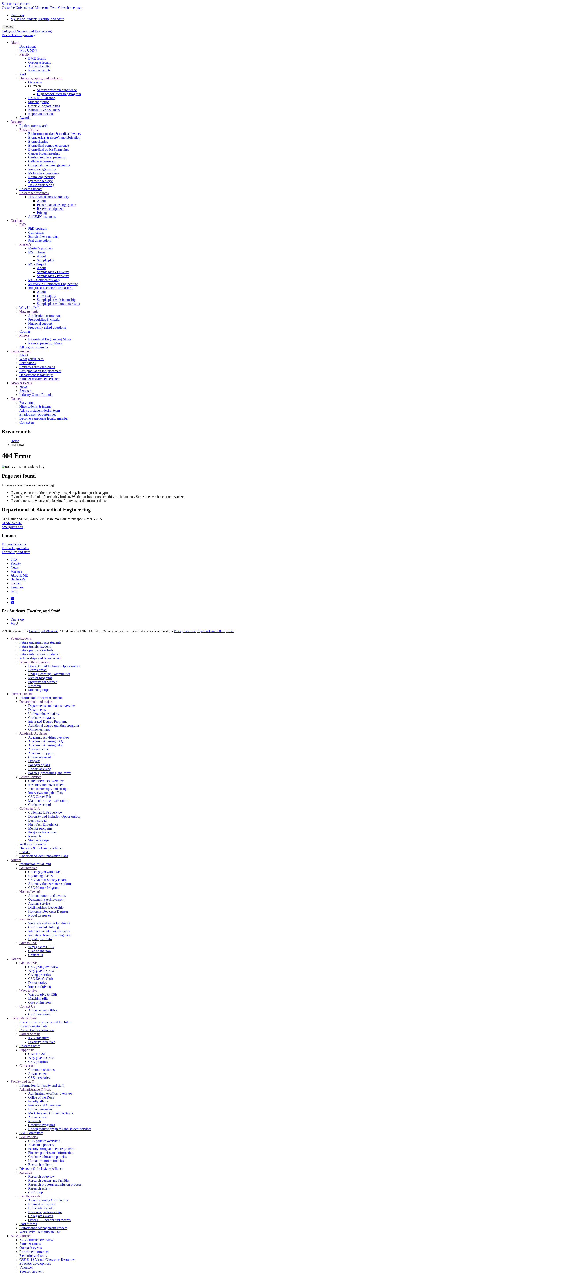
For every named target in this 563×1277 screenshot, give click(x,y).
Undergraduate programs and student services (59, 1129)
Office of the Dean (41, 1097)
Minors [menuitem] (24, 335)
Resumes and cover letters (46, 785)
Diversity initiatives (41, 1042)
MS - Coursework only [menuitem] (44, 280)
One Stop (17, 15)
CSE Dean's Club (40, 978)
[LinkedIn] (12, 598)
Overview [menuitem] (35, 82)
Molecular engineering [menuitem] (43, 173)
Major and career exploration (48, 800)
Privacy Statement (185, 631)
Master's (16, 571)
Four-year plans (39, 765)
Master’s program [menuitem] (40, 248)
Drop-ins (34, 761)
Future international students (38, 654)
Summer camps (30, 1244)
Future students (21, 638)
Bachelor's (18, 579)
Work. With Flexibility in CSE (40, 1232)
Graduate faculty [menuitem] (39, 62)
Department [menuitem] (27, 46)
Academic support (40, 753)
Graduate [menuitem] (17, 220)
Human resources (40, 1109)
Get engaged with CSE (44, 872)
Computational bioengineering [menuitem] (49, 165)
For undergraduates (15, 548)
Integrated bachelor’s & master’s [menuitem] (50, 288)
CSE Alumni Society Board (47, 880)
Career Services (30, 777)
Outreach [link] (34, 86)
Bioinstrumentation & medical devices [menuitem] (54, 133)
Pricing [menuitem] (42, 213)
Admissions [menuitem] (27, 363)
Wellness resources (32, 844)
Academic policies (41, 1145)
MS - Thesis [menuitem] (36, 252)
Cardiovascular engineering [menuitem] (47, 157)
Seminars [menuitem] (25, 391)
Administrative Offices (35, 1089)
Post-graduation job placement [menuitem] (40, 371)
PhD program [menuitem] (37, 228)
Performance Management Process (43, 1228)
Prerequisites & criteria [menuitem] (44, 319)
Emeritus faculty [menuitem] (39, 70)
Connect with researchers (36, 1030)
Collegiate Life (29, 808)
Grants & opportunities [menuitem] (44, 106)
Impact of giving (39, 986)
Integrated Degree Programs (47, 721)
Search (8, 27)
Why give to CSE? (41, 947)
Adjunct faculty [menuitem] (39, 66)
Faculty (16, 563)
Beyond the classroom (34, 662)
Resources (26, 919)
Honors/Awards (30, 891)
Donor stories (37, 982)
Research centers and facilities (49, 1180)
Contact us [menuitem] (26, 422)
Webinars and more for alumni (49, 923)
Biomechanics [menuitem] (38, 141)
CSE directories (39, 1014)
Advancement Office (42, 1010)
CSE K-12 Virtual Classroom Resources (47, 1259)
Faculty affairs (38, 1101)
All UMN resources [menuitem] (42, 216)
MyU (14, 623)
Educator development (35, 1263)
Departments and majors (36, 702)
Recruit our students (33, 1026)
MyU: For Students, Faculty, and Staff (37, 19)
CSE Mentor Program (43, 888)
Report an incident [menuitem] (41, 114)
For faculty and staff (16, 552)
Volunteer (26, 1267)
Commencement (39, 757)
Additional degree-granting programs (53, 725)
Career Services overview (46, 781)
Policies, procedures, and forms (49, 773)
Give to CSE (28, 943)
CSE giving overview (43, 967)
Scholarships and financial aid (40, 658)
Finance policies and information (50, 1153)
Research (34, 686)
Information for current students (41, 698)
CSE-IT (24, 852)
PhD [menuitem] (22, 224)
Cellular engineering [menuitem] (42, 161)
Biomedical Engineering (18, 35)
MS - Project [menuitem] (37, 264)
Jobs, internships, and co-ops (48, 789)
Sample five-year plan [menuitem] (43, 236)
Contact (16, 583)
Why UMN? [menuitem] (28, 50)
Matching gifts (38, 998)
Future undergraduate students (40, 642)
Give (14, 591)
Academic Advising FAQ (46, 741)
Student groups (38, 690)
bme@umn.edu (12, 527)
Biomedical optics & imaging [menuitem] (48, 149)
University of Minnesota (43, 631)
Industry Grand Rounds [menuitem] (35, 395)
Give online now (39, 951)
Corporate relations (41, 1069)
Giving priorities (39, 975)
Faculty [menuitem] (24, 54)
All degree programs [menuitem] (33, 347)
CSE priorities (38, 1062)
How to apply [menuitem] (46, 296)
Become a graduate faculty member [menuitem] (43, 418)
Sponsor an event (31, 1271)
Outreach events (30, 1248)
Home (15, 441)
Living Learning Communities (49, 674)
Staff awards (28, 1224)
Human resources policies (46, 1160)
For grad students (14, 544)
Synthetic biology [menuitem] (40, 181)
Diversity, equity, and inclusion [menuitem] (40, 78)
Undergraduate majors (43, 713)
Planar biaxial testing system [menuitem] (56, 205)
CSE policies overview (44, 1141)
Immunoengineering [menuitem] (42, 169)
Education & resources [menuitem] (44, 110)
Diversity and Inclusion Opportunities (54, 666)
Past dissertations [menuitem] (40, 240)
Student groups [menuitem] (38, 102)
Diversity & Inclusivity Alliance (41, 848)
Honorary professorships (45, 1212)
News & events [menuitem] (21, 383)
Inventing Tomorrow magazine (49, 935)
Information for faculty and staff (41, 1085)
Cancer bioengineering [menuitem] (44, 153)
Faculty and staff (22, 1081)
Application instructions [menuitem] (44, 315)
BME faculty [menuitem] (37, 58)
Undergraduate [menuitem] (21, 351)
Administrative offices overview (50, 1093)
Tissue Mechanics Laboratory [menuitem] (48, 197)
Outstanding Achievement (46, 899)
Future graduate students (36, 650)
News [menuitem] (23, 387)
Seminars (17, 587)
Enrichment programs (34, 1251)
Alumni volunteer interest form (49, 884)
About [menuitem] (15, 42)
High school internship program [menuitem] (59, 94)
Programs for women (42, 682)
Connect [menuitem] (16, 398)
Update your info (40, 939)
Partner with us (29, 1034)
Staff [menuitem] (22, 74)
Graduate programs (41, 717)
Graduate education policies (47, 1157)
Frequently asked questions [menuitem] (47, 327)
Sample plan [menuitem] (45, 260)
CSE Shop (35, 1192)
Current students (22, 694)
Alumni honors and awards (47, 895)
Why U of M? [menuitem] (29, 307)
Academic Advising (33, 733)
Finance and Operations (44, 1105)
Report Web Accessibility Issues (215, 631)
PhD (14, 559)
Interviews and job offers (45, 793)
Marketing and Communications (50, 1113)
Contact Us (27, 1006)
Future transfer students (35, 646)
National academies (41, 1204)
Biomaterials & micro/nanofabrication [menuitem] (54, 137)
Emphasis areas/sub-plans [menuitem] (37, 367)
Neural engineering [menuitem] (41, 177)
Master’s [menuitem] (25, 244)
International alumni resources (49, 931)
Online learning (39, 729)
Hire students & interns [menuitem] (35, 406)
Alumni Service (39, 903)
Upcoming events (40, 876)
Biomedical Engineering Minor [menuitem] (49, 339)
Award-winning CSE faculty (48, 1200)
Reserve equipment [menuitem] (50, 209)
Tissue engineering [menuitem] (41, 185)
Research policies (40, 1164)
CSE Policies (28, 1137)
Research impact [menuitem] (30, 189)
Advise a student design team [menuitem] (39, 410)
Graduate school (39, 804)
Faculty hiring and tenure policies (51, 1149)
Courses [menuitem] (25, 331)
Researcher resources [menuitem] (34, 193)
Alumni (16, 860)
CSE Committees (31, 1133)
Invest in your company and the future (45, 1022)
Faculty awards (29, 1196)
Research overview (41, 1176)
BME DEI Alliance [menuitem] (41, 98)
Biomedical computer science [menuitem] (48, 145)
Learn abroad (37, 670)
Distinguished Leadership (46, 907)
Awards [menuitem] (24, 118)
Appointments (38, 749)
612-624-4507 (12, 523)
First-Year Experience (43, 824)
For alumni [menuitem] (27, 402)
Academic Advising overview (48, 737)
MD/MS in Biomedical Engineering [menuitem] (53, 284)
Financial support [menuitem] (40, 323)
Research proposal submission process (54, 1184)
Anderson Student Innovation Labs (43, 856)
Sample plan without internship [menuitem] (58, 304)
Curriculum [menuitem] (36, 232)
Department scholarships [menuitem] (36, 375)
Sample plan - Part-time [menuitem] (53, 276)
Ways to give (28, 990)
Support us (26, 1050)
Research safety (39, 1188)
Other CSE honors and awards (49, 1220)
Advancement (38, 1073)
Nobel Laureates (39, 915)
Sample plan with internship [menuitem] (56, 300)
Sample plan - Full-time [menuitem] (53, 272)
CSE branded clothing (43, 927)
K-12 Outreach (21, 1236)
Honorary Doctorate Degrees (48, 911)
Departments (37, 709)
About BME (19, 575)
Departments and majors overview (52, 706)
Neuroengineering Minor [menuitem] (45, 343)
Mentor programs (40, 678)
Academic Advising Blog (45, 745)
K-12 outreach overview (36, 1240)
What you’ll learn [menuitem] (31, 359)
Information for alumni (35, 864)
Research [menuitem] (17, 122)
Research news (29, 1046)
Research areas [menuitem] (29, 129)
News (15, 567)
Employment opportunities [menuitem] (37, 414)
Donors (16, 959)
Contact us (35, 955)
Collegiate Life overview (45, 812)
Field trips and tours (33, 1255)
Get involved (28, 868)
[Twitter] (12, 602)
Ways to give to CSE (42, 994)
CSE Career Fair (39, 797)
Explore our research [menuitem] (33, 125)
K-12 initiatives (38, 1038)
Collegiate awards (40, 1216)
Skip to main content (16, 3)
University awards (40, 1208)
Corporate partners (23, 1018)
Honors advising (39, 769)
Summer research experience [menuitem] (57, 90)
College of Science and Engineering (27, 31)
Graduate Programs (41, 1125)
